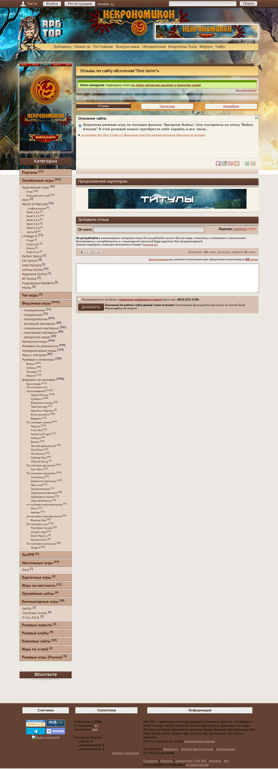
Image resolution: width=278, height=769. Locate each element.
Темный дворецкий (43, 445)
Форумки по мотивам (191, 135)
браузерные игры (35, 187)
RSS (226, 761)
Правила (166, 761)
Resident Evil (39, 539)
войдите (240, 229)
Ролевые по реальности (40, 346)
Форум (206, 47)
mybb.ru (116, 135)
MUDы (26, 288)
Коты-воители (40, 414)
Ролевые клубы (35, 633)
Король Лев (38, 520)
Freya (29, 240)
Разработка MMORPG (38, 283)
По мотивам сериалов (41, 473)
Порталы (29, 172)
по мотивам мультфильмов (44, 516)
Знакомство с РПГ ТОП (191, 761)
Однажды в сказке (42, 496)
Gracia (30, 248)
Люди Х (35, 547)
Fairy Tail (36, 430)
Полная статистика (125, 753)
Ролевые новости (37, 625)
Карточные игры (36, 577)
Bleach (35, 442)
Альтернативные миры (39, 350)
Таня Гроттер (39, 406)
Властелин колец (42, 402)
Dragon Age (38, 532)
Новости (82, 47)
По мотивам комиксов (41, 543)
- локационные (33, 310)
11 (112, 4)
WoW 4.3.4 (32, 220)
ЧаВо (220, 47)
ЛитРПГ (28, 555)
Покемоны (38, 453)
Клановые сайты (36, 641)
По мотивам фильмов (161, 135)
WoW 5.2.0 (32, 228)
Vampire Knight (41, 434)
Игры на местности (38, 585)
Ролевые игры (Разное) (42, 657)
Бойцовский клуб (38, 195)
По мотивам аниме (38, 422)
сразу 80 (31, 232)
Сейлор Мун (38, 457)
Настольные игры (37, 563)
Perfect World (32, 256)
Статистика (167, 106)
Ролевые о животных (38, 360)
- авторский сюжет (36, 337)
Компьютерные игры (40, 601)
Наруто (35, 426)
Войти (52, 4)
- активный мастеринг (39, 324)
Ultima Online (32, 270)
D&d (25, 570)
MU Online (30, 261)
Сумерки (36, 398)
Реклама (215, 761)
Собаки (31, 367)
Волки (30, 363)
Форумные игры (134, 135)
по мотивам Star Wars (95, 135)
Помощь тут (149, 244)
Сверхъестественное (44, 492)
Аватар (35, 512)
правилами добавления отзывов (140, 299)
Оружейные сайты (38, 593)
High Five (32, 252)
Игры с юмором (34, 355)
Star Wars (37, 469)
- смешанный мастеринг (40, 328)
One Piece (37, 449)
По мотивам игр (37, 524)
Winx (34, 508)
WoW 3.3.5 (32, 216)
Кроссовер (33, 383)
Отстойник (103, 47)
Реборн (36, 438)
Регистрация (80, 4)
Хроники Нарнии (42, 410)
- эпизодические (35, 319)
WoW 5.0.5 (32, 224)
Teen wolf (37, 485)
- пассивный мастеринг (40, 333)
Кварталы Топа (182, 47)
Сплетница (38, 477)
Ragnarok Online (34, 274)
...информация (36, 208)
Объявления (154, 47)
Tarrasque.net (225, 749)
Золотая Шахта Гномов (197, 749)
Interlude (32, 244)
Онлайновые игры (38, 180)
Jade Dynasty (31, 265)
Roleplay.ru (170, 749)
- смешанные (32, 315)
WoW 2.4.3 (32, 212)
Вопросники (127, 47)
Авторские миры (35, 342)
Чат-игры (30, 295)
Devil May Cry (39, 535)
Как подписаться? (246, 90)
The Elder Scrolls (41, 528)
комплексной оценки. (199, 741)
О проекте (150, 761)
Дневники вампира (43, 481)
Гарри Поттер (39, 395)
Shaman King (39, 461)
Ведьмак (36, 418)
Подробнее (231, 106)
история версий (197, 765)
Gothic (27, 609)
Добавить (62, 47)
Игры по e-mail (35, 649)
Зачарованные (40, 488)
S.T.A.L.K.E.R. (31, 617)
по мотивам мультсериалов (44, 504)
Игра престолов (41, 500)
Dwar (29, 191)
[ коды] (251, 259)
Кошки (30, 375)
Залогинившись (159, 259)
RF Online (29, 279)
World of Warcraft (35, 204)
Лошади (31, 371)
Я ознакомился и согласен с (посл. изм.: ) (140, 299)
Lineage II (29, 236)
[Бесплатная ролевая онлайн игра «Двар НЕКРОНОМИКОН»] (207, 38)
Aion (25, 200)
